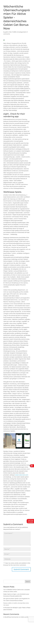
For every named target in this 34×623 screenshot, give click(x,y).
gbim (6, 32)
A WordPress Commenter (11, 617)
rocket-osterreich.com (21, 475)
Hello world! (24, 617)
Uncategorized (21, 32)
